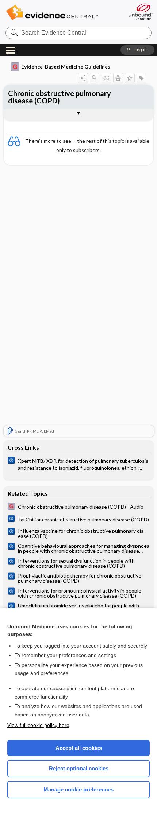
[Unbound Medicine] (140, 12)
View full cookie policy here (38, 725)
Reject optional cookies (78, 768)
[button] (137, 50)
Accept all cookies (78, 748)
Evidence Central (62, 12)
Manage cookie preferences (78, 789)
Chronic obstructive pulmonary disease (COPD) (59, 97)
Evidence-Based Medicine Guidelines (65, 66)
